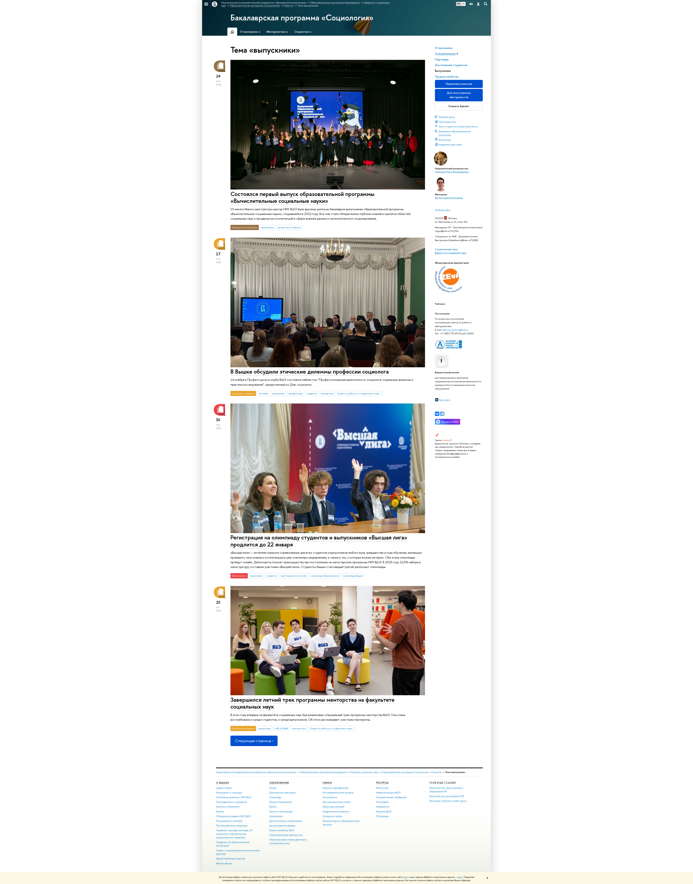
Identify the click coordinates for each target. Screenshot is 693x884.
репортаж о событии (289, 227)
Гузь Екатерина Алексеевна (449, 198)
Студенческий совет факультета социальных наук (450, 251)
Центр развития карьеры (282, 825)
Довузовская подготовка (282, 792)
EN (463, 4)
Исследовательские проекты (338, 792)
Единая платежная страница (230, 858)
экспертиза (327, 393)
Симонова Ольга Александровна (451, 172)
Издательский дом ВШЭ (388, 792)
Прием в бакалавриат (280, 801)
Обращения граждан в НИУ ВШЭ (233, 816)
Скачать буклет (458, 106)
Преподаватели (447, 121)
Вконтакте (444, 400)
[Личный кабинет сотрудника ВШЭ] (478, 4)
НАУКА (327, 783)
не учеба (263, 393)
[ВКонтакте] (437, 414)
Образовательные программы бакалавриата (323, 772)
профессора (295, 393)
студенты (311, 393)
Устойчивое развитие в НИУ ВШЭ (233, 797)
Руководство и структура (229, 792)
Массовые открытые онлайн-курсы (448, 800)
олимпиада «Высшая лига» (325, 575)
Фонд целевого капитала (229, 820)
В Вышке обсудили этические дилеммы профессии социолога (309, 371)
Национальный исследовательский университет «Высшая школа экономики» (256, 772)
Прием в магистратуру (281, 811)
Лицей (272, 787)
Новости (436, 772)
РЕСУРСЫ (382, 783)
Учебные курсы (447, 116)
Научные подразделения (335, 787)
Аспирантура (276, 816)
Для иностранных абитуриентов (459, 95)
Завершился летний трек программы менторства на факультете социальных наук (312, 703)
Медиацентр (382, 806)
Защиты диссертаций (333, 806)
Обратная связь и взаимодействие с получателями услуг (288, 841)
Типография (382, 801)
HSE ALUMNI (281, 728)
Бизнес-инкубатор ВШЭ (281, 830)
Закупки (220, 811)
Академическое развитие (336, 811)
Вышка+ (273, 806)
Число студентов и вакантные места (458, 126)
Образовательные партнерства (285, 834)
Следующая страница (253, 740)
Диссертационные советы (337, 801)
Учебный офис (442, 209)
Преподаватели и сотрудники (231, 801)
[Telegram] (442, 414)
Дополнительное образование (285, 820)
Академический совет (450, 144)
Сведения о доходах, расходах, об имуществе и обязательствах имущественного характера (234, 834)
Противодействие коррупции (231, 825)
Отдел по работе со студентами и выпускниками (360, 393)
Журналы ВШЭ (383, 811)
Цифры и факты (224, 787)
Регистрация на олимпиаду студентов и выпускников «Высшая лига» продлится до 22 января (318, 540)
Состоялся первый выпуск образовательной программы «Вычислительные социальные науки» (302, 197)
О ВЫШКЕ (222, 783)
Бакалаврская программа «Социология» (302, 17)
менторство (299, 728)
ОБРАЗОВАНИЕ (279, 783)
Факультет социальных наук (364, 772)
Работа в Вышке (224, 863)
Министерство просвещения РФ (446, 796)
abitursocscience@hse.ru (455, 329)
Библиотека (382, 787)
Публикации (382, 816)
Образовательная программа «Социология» (405, 772)
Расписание (445, 139)
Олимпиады (275, 797)
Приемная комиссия (459, 84)
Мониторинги (330, 797)
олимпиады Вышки (353, 575)
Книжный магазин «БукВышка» (391, 797)
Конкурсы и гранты (332, 816)
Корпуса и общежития (227, 806)
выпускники (267, 227)
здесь (406, 877)
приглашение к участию (294, 575)
